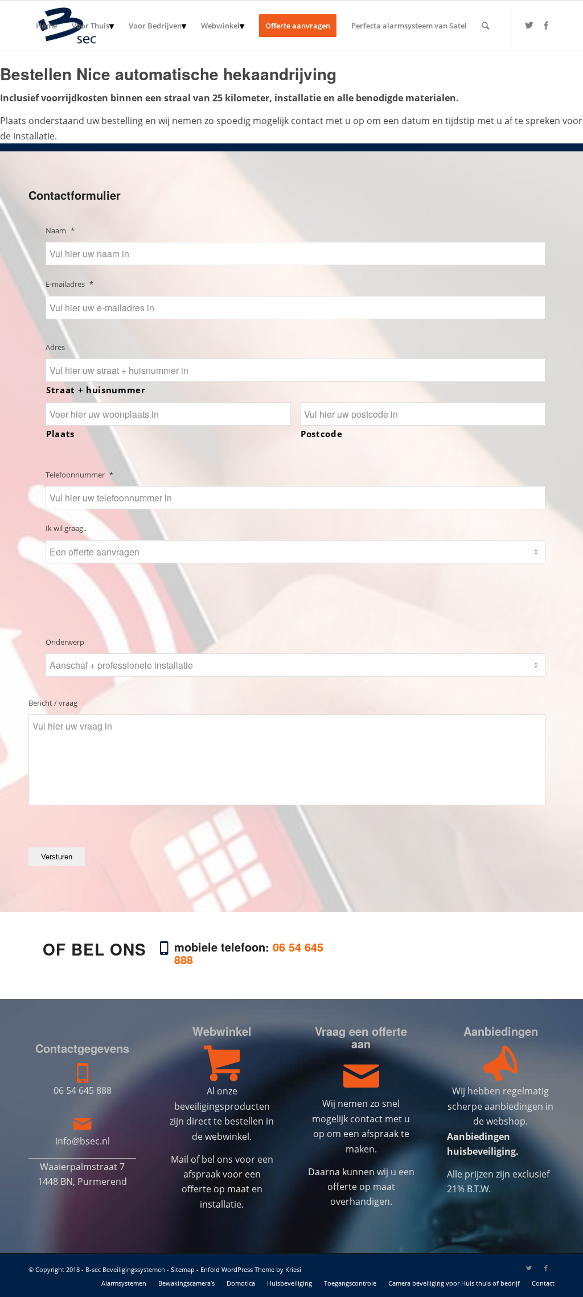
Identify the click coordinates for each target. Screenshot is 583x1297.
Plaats (60, 433)
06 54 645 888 (83, 1090)
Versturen (56, 857)
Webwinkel (222, 1031)
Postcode (321, 433)
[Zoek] (485, 26)
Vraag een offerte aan (361, 1037)
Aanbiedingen (500, 1031)
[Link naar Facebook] (546, 25)
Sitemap (183, 1269)
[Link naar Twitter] (528, 25)
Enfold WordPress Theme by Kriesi (250, 1269)
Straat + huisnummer (96, 390)
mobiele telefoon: (248, 952)
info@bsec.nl (82, 1141)
